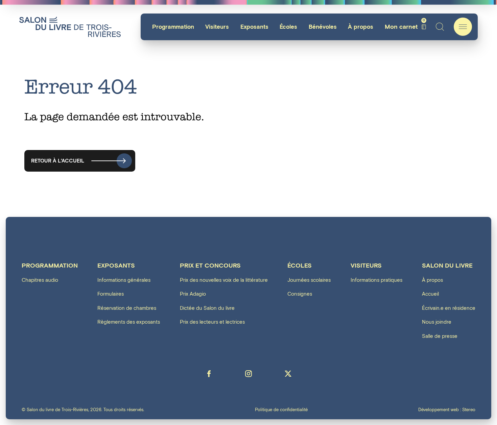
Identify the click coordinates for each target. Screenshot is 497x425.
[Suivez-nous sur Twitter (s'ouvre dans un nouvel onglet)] (288, 373)
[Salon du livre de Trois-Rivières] (70, 27)
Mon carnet (405, 27)
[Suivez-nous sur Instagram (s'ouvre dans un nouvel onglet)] (248, 373)
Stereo (468, 410)
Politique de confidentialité (281, 409)
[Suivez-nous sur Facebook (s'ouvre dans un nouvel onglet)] (209, 373)
